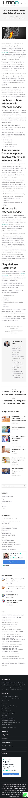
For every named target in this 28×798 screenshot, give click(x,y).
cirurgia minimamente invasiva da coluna (9, 624)
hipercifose (16, 646)
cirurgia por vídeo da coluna (9, 627)
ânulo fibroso (4, 665)
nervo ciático (16, 653)
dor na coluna (8, 636)
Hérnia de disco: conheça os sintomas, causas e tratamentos (18, 460)
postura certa (21, 658)
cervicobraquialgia (11, 617)
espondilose (19, 644)
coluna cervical (19, 331)
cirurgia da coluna (6, 620)
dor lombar (18, 634)
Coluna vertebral (6, 504)
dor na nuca (5, 52)
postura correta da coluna (13, 660)
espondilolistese (13, 644)
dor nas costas (9, 639)
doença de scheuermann (8, 632)
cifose (18, 617)
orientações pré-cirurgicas (14, 656)
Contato (4, 749)
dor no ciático (21, 639)
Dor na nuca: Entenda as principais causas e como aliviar (19, 449)
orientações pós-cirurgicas (7, 658)
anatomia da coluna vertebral (18, 615)
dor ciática (19, 632)
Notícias (4, 509)
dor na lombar (18, 636)
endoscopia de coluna (15, 641)
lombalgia (20, 649)
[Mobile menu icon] (24, 3)
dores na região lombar (8, 634)
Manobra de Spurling (14, 651)
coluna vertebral (7, 629)
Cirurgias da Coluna (7, 501)
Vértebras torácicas (21, 663)
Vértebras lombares (13, 663)
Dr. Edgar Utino (5, 735)
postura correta (4, 660)
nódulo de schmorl (5, 656)
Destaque (4, 506)
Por (18, 326)
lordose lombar (6, 651)
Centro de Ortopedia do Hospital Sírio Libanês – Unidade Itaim (15, 580)
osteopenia (15, 658)
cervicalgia (5, 224)
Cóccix (19, 629)
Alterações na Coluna (7, 496)
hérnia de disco (9, 649)
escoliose (5, 644)
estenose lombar (7, 646)
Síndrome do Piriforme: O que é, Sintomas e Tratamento (18, 438)
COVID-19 (14, 629)
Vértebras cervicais (5, 663)
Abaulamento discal (7, 615)
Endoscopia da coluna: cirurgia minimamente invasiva (18, 471)
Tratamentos (5, 738)
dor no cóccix (5, 641)
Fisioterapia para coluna (18, 427)
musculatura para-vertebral (7, 653)
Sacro (19, 660)
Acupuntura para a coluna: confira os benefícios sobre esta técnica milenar (19, 418)
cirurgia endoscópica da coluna (10, 622)
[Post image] (6, 419)
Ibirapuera (4, 753)
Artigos (4, 28)
